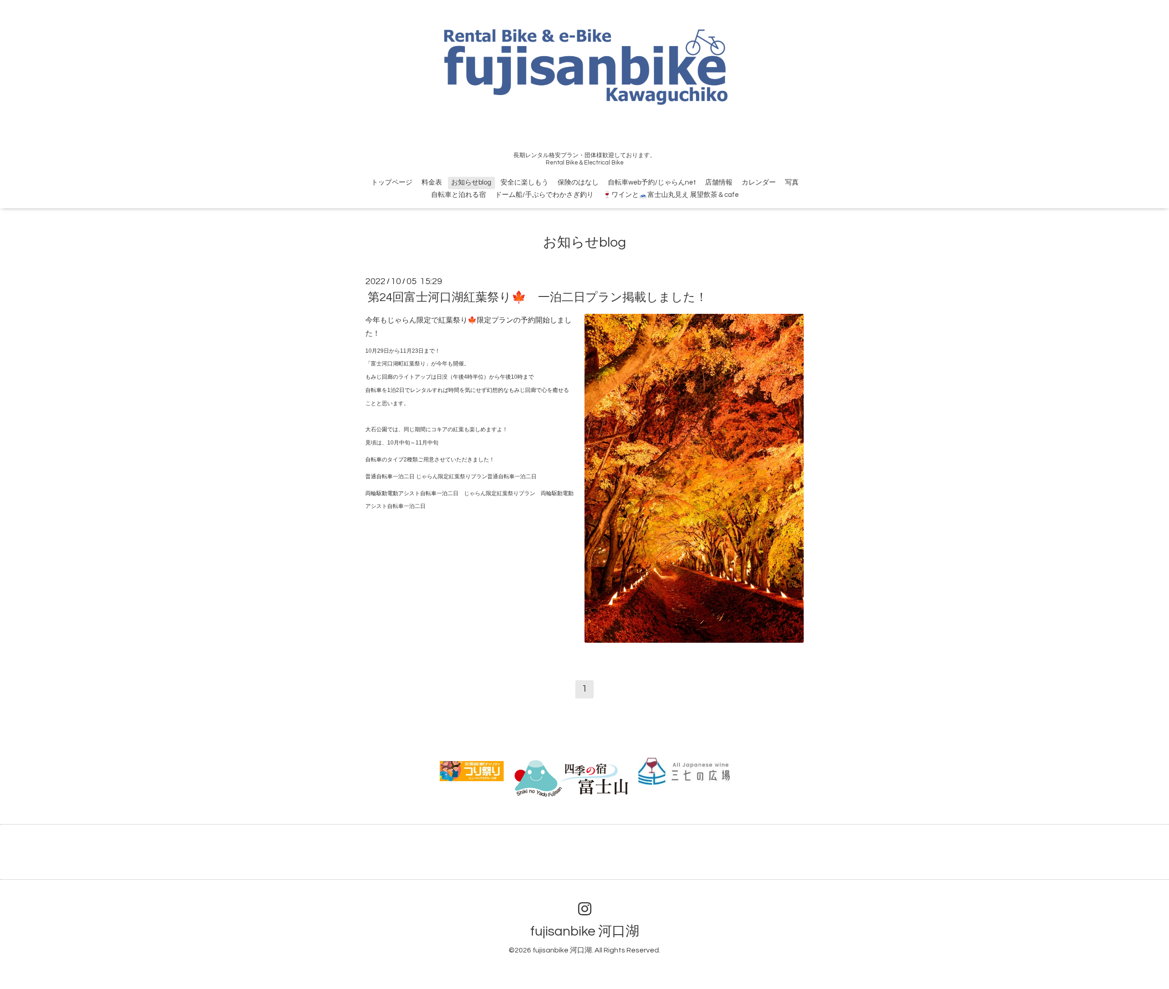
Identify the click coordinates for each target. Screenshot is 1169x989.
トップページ (391, 182)
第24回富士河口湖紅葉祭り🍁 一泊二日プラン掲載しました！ (537, 297)
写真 (792, 182)
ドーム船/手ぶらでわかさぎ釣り (544, 194)
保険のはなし (578, 182)
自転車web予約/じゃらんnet (652, 182)
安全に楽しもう (524, 182)
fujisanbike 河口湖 (584, 931)
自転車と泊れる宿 (458, 194)
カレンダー (759, 182)
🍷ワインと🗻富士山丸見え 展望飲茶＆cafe (671, 194)
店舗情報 (718, 182)
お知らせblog (471, 182)
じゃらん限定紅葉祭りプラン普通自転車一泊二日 (476, 476)
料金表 (431, 182)
